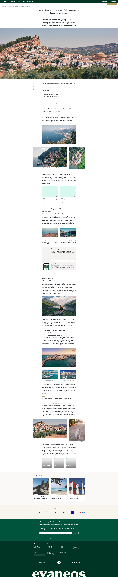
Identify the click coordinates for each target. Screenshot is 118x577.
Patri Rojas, (51, 403)
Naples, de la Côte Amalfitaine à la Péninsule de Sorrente (66, 200)
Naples (53, 94)
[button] (76, 191)
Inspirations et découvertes (7, 4)
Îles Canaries (52, 96)
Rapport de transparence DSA (51, 548)
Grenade (48, 401)
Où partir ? (18, 1)
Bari (54, 340)
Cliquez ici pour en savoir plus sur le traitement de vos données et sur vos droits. (51, 538)
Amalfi (48, 183)
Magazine (24, 1)
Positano (63, 119)
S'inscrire (75, 533)
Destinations (13, 1)
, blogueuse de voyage (65, 403)
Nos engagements (30, 1)
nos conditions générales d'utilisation (67, 263)
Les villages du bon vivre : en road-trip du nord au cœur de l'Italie (49, 200)
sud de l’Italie (60, 117)
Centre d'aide (104, 1)
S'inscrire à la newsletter (112, 4)
